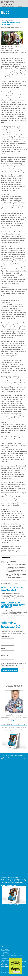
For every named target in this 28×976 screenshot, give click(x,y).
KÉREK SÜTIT (16, 972)
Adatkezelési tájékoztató (7, 957)
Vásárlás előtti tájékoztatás (8, 954)
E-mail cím (5, 655)
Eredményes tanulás (6, 969)
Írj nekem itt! (14, 720)
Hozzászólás (5, 636)
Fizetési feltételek (5, 960)
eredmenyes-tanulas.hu (8, 3)
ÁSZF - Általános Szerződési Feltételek (11, 955)
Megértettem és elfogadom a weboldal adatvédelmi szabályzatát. (14, 664)
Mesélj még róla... (17, 970)
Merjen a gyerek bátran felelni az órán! (12, 589)
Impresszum (4, 958)
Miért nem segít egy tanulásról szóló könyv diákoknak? (13, 605)
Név (3, 648)
